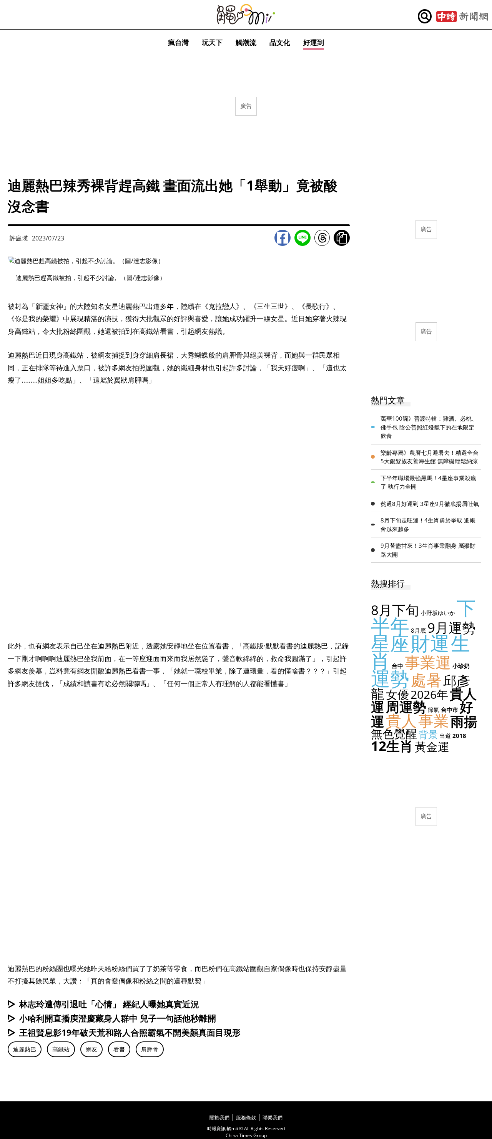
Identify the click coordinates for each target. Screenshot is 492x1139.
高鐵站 (61, 1049)
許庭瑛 (19, 238)
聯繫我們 (273, 1117)
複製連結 (342, 238)
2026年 (429, 694)
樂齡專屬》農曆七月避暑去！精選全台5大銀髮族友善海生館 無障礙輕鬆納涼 (430, 457)
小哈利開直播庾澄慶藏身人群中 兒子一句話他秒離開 (117, 1018)
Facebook (282, 238)
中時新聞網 (462, 16)
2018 (459, 735)
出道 (445, 735)
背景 (428, 734)
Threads (322, 238)
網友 (91, 1049)
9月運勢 (451, 627)
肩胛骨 (149, 1049)
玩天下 (212, 42)
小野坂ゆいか (438, 613)
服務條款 (246, 1117)
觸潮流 (246, 42)
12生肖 (392, 746)
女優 (397, 694)
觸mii (246, 14)
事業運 (428, 662)
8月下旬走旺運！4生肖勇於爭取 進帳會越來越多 (428, 524)
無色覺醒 (394, 733)
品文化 (279, 42)
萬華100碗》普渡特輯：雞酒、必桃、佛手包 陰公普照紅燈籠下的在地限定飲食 (429, 426)
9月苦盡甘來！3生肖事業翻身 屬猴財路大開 (428, 550)
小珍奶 (461, 666)
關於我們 (219, 1117)
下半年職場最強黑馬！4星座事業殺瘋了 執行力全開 (428, 482)
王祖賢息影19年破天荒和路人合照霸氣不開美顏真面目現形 (130, 1032)
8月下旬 (395, 610)
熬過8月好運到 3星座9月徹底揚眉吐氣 (430, 503)
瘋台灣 (178, 42)
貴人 (401, 720)
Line (302, 238)
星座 (390, 643)
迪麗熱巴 (24, 1049)
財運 (430, 643)
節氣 (433, 709)
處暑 (426, 679)
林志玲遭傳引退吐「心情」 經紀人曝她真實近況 (109, 1004)
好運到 (313, 42)
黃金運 (432, 746)
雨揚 (463, 721)
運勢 (390, 678)
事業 (433, 720)
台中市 (449, 709)
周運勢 (406, 707)
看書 (119, 1049)
